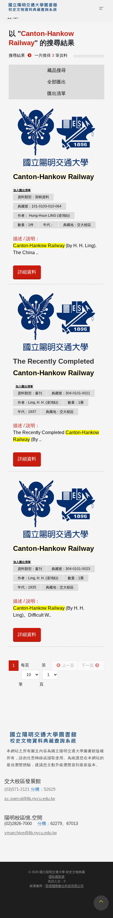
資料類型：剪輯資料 (33, 197)
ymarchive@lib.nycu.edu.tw (30, 832)
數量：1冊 (76, 402)
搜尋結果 (17, 55)
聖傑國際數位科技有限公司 (64, 886)
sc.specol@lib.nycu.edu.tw (29, 798)
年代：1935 (27, 587)
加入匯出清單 (22, 190)
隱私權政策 (57, 876)
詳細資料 (27, 271)
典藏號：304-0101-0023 (71, 569)
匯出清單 (56, 93)
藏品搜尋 (56, 70)
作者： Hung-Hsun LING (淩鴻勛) (44, 216)
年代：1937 (27, 412)
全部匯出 (56, 81)
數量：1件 (26, 225)
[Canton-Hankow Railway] (56, 137)
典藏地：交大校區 (77, 225)
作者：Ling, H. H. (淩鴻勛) (38, 402)
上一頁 (68, 665)
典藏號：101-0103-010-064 (39, 206)
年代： (48, 225)
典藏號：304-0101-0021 (71, 393)
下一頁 (87, 665)
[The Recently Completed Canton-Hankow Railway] (56, 322)
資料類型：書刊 (30, 393)
